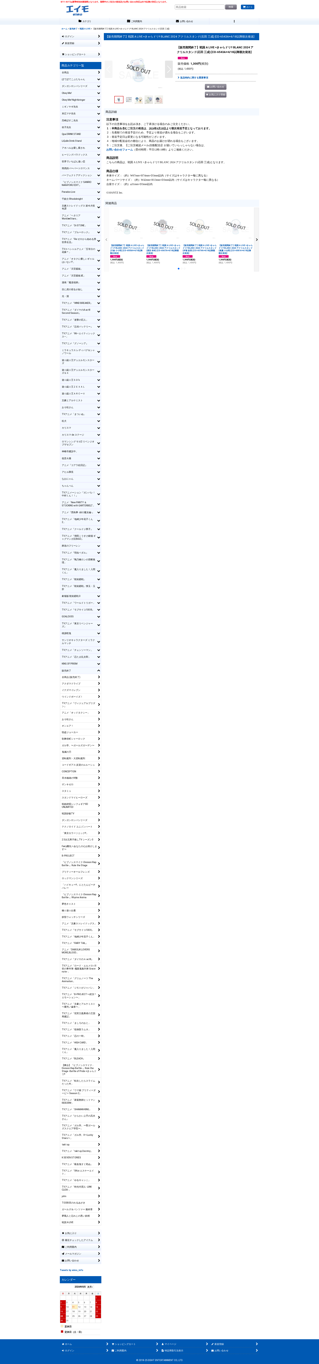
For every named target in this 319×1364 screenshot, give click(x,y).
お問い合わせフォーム (119, 149)
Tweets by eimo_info (71, 1270)
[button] (234, 21)
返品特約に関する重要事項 (194, 77)
